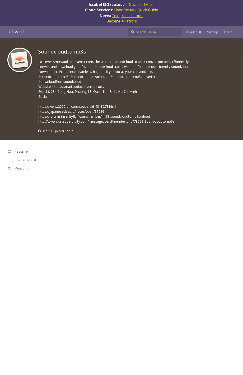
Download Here (140, 4)
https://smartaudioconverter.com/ (78, 86)
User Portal (124, 10)
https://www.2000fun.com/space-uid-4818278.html (77, 106)
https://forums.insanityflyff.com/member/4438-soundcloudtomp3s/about (94, 116)
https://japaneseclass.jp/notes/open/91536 (71, 111)
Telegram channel (127, 15)
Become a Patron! (122, 21)
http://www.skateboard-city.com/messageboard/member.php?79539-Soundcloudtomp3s (106, 121)
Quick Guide (147, 10)
